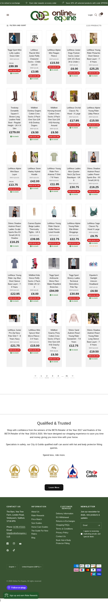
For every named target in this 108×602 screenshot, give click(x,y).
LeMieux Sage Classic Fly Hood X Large (93, 226)
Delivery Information (64, 513)
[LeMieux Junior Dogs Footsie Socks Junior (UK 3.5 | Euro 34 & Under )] (73, 38)
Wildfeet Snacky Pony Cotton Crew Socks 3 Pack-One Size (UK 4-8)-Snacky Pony (54, 339)
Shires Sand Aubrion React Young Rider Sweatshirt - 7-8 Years (74, 336)
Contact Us (61, 536)
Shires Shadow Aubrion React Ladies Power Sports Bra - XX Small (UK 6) (93, 174)
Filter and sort (18, 25)
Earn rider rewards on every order (31, 3)
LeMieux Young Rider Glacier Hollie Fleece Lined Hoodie (54, 227)
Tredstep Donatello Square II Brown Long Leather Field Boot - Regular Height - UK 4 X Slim (14, 118)
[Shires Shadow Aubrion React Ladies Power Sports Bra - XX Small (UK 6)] (93, 156)
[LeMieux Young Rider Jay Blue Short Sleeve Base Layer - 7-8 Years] (14, 263)
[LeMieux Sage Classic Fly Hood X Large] (93, 211)
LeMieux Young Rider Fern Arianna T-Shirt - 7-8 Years (54, 172)
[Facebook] (9, 543)
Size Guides (36, 523)
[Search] (96, 15)
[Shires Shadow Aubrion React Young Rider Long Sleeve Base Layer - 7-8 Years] (93, 318)
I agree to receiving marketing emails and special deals (92, 534)
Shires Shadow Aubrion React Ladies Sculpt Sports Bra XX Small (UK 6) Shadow (14, 230)
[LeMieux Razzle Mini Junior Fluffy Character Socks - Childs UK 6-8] (34, 38)
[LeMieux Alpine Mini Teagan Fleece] (54, 38)
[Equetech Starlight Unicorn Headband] (93, 263)
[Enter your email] (98, 525)
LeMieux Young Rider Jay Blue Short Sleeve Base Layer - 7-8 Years (14, 281)
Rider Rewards (37, 515)
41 (67, 376)
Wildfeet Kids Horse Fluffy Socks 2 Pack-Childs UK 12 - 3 (34, 281)
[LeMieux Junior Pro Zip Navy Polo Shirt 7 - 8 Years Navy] (14, 318)
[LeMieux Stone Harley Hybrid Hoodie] (34, 156)
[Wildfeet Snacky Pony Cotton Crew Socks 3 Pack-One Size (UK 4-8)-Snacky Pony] (54, 318)
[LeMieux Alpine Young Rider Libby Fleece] (93, 96)
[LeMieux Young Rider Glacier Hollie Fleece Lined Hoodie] (54, 211)
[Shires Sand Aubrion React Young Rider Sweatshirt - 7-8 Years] (73, 318)
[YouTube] (22, 544)
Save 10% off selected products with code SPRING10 (77, 3)
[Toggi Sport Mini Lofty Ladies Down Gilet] (14, 38)
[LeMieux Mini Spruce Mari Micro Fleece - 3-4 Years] (34, 318)
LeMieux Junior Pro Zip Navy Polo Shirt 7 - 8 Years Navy (14, 334)
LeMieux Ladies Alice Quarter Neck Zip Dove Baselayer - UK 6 (74, 174)
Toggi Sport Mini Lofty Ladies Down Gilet (14, 53)
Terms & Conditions (64, 529)
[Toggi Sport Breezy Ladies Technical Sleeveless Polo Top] (73, 263)
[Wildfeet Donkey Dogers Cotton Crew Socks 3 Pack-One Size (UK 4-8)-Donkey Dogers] (34, 96)
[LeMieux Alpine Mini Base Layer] (14, 156)
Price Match (36, 519)
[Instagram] (16, 543)
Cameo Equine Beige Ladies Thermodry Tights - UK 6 (34, 227)
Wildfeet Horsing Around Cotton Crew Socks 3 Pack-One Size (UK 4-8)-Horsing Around (54, 117)
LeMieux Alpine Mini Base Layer (14, 171)
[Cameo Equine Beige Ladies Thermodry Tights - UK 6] (34, 211)
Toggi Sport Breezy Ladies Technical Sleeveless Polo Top (74, 281)
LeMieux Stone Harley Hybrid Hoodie (34, 171)
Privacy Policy (62, 532)
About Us (35, 512)
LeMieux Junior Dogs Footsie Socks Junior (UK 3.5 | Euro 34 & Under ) (73, 56)
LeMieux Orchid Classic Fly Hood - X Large (74, 111)
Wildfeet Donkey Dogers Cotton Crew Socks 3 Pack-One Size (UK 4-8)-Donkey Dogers (34, 117)
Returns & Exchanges (65, 521)
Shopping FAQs (63, 525)
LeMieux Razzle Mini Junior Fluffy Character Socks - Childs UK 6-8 (34, 57)
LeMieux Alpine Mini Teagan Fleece (54, 53)
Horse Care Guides (39, 527)
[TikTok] (16, 550)
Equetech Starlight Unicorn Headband (93, 279)
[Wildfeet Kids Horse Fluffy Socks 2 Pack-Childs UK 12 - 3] (34, 263)
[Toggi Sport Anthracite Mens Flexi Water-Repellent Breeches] (54, 263)
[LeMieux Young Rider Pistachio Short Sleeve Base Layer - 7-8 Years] (93, 38)
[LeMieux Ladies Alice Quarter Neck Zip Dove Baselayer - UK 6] (73, 156)
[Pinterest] (9, 550)
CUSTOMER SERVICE (66, 507)
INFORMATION (38, 507)
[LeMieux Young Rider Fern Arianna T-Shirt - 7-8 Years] (54, 156)
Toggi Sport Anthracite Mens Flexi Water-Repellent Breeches (54, 281)
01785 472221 (19, 527)
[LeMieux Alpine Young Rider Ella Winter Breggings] (73, 211)
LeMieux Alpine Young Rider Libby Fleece (93, 111)
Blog (33, 538)
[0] (99, 15)
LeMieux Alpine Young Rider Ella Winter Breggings (73, 227)
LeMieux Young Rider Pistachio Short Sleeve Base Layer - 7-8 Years (93, 56)
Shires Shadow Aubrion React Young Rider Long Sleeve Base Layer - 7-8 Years (93, 337)
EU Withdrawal (62, 517)
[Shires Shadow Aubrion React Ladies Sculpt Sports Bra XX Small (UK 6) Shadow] (14, 211)
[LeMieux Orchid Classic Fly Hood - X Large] (73, 96)
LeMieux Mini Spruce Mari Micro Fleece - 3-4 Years (34, 334)
